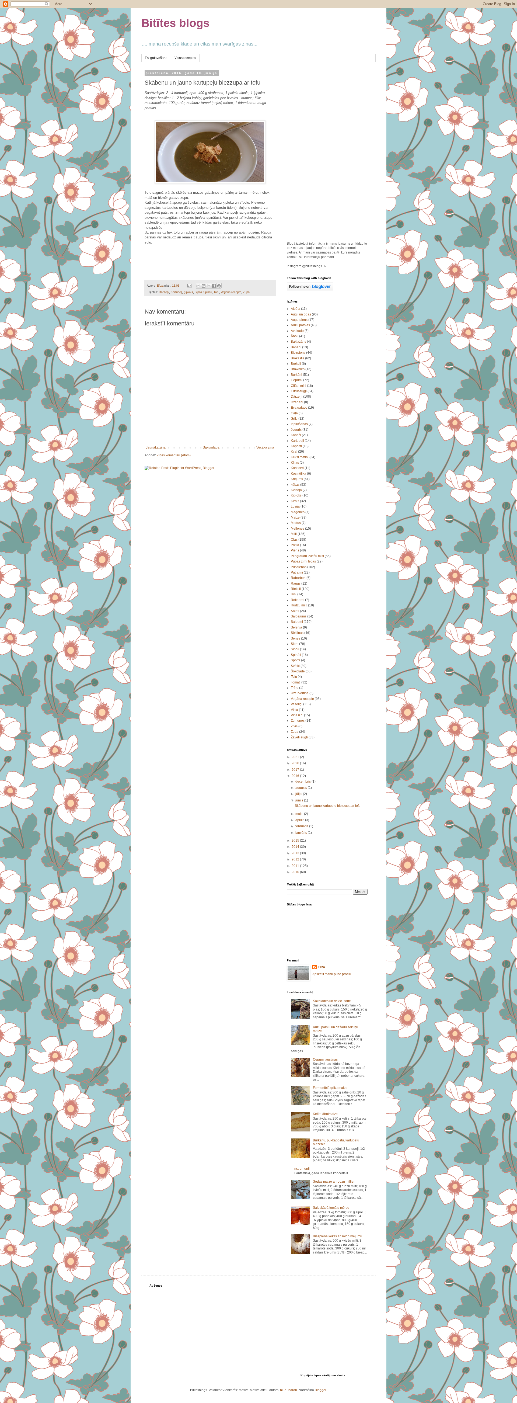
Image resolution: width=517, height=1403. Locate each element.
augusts (301, 788)
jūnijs (299, 800)
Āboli (294, 336)
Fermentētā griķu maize (330, 1088)
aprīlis (300, 820)
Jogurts (296, 430)
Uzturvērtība (300, 693)
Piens (295, 550)
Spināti (207, 292)
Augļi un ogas (301, 314)
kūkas (295, 485)
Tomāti (296, 682)
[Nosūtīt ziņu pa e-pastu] (189, 285)
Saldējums (298, 616)
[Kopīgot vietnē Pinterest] (219, 286)
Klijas (295, 462)
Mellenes (297, 528)
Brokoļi (296, 364)
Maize (295, 517)
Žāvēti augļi (299, 737)
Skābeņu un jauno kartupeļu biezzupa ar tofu (328, 806)
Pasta (295, 545)
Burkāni (296, 375)
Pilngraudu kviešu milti (307, 556)
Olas (294, 539)
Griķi (294, 419)
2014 (296, 847)
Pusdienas (298, 567)
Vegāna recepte (231, 292)
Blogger (320, 1390)
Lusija (295, 506)
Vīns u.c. (297, 715)
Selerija (296, 627)
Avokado (297, 331)
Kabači (296, 435)
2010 (296, 872)
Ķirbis (295, 501)
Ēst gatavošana (156, 58)
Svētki (295, 666)
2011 (296, 866)
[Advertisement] (327, 152)
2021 (296, 757)
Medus (296, 523)
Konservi (297, 468)
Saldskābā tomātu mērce (331, 1208)
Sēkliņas (297, 633)
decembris (303, 781)
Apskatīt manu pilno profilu (331, 974)
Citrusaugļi (299, 391)
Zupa (246, 292)
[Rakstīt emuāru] (203, 286)
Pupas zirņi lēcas (303, 561)
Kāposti (296, 446)
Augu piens (299, 320)
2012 (296, 859)
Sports (295, 660)
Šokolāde (298, 671)
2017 (296, 770)
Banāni (296, 347)
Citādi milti (298, 386)
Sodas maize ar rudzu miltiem (334, 1181)
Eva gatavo (299, 407)
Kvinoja (296, 490)
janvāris (301, 833)
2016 (296, 776)
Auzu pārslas (300, 325)
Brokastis (297, 358)
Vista (294, 710)
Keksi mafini (300, 457)
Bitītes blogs (175, 23)
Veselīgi (296, 704)
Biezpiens (298, 353)
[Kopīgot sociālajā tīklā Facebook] (213, 286)
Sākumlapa (211, 447)
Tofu (216, 292)
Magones (298, 512)
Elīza (321, 967)
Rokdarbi (297, 600)
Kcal (294, 451)
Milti (294, 534)
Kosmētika (298, 473)
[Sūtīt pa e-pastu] (198, 286)
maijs (299, 814)
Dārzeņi (164, 292)
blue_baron (288, 1390)
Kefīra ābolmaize (325, 1114)
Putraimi (297, 572)
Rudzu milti (299, 605)
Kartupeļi (176, 292)
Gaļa (294, 413)
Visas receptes (185, 58)
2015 (296, 840)
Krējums (297, 479)
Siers (294, 644)
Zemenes (298, 721)
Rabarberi (298, 578)
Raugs (296, 583)
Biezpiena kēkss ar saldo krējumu (337, 1236)
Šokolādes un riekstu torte (332, 1001)
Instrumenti (302, 1169)
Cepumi (296, 380)
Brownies (298, 369)
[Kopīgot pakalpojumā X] (208, 286)
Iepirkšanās (299, 424)
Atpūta (295, 309)
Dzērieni (297, 402)
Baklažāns (298, 341)
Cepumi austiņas (325, 1059)
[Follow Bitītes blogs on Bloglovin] (310, 289)
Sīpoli (198, 292)
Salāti (295, 611)
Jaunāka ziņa (156, 447)
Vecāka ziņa (265, 447)
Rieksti (296, 589)
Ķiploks (188, 292)
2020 (296, 763)
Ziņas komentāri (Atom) (174, 455)
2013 (296, 853)
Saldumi (297, 622)
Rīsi (293, 594)
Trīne (294, 688)
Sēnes (295, 638)
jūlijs (299, 794)
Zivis (294, 726)
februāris (302, 826)
